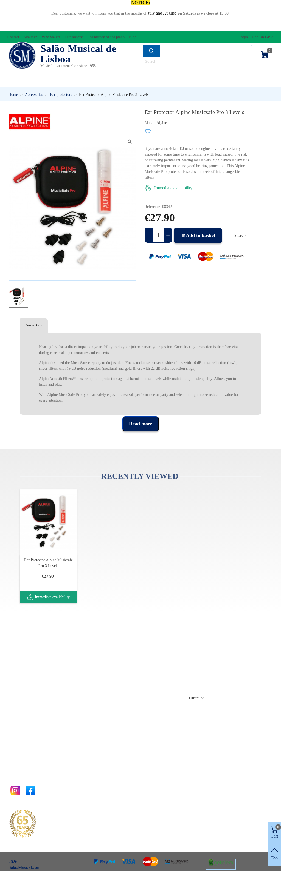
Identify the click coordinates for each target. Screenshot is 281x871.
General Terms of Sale (33, 673)
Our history (203, 673)
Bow (157, 72)
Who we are (204, 665)
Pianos (152, 82)
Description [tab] (33, 325)
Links (19, 658)
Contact (200, 650)
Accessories (23, 72)
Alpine (161, 123)
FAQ (18, 650)
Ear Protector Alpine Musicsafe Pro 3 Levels (48, 563)
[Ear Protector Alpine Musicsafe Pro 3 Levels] (48, 521)
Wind (192, 82)
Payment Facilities (30, 687)
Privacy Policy (26, 665)
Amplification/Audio (116, 72)
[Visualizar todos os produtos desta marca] (30, 122)
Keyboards (236, 82)
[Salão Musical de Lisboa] (22, 55)
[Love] (148, 131)
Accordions (64, 72)
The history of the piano (214, 680)
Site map (201, 658)
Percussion (106, 82)
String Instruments (199, 72)
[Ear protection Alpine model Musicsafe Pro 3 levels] (129, 141)
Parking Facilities (29, 680)
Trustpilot (196, 698)
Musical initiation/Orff (39, 82)
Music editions (252, 72)
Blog (198, 687)
